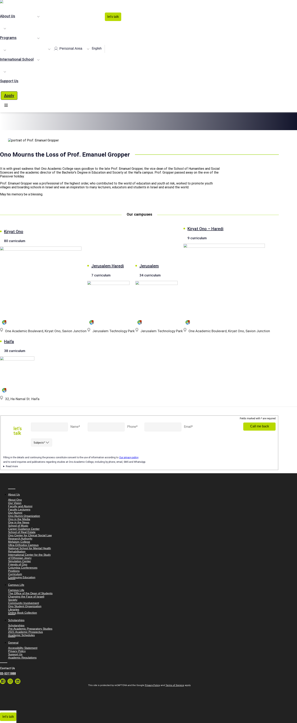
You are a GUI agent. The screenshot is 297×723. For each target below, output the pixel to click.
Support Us (9, 81)
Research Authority (20, 538)
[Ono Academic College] (139, 2)
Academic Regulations (22, 657)
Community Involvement (23, 603)
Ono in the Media (19, 519)
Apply (9, 95)
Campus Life (16, 590)
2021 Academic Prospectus (25, 631)
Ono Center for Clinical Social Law (30, 535)
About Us (7, 16)
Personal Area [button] (70, 48)
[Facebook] (2, 681)
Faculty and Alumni (20, 506)
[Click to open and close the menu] (6, 105)
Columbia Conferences (22, 567)
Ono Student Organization (24, 606)
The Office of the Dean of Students (30, 593)
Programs (8, 38)
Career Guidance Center (24, 528)
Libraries (13, 609)
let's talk (113, 16)
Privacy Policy (17, 651)
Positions (14, 570)
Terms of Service (174, 685)
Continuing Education (21, 577)
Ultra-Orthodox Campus (23, 545)
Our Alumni (15, 512)
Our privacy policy (128, 457)
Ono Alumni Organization (24, 515)
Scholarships (16, 625)
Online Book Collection (22, 612)
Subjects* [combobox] (39, 442)
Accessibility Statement (22, 647)
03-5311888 (8, 673)
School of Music (18, 525)
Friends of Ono (17, 564)
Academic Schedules (21, 635)
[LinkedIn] (17, 681)
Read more (12, 466)
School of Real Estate (22, 532)
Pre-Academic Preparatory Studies (30, 628)
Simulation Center (19, 561)
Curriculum (15, 574)
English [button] (97, 48)
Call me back (259, 426)
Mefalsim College (19, 541)
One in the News (18, 522)
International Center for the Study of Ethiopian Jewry (29, 556)
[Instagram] (10, 681)
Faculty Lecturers (19, 509)
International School (17, 59)
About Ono (15, 499)
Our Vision (14, 503)
